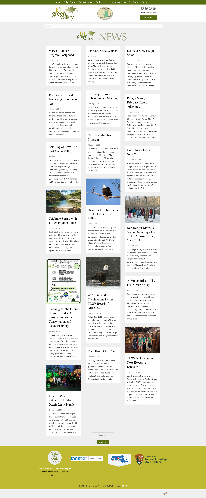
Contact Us (146, 2)
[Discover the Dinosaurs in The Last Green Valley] (103, 192)
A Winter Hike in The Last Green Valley (141, 282)
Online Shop (69, 2)
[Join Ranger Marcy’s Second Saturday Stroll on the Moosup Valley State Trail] (142, 209)
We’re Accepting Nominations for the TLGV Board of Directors (100, 301)
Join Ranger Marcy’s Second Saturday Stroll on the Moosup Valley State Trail (141, 233)
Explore (99, 2)
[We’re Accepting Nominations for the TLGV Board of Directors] (103, 274)
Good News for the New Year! (139, 152)
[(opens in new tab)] (87, 458)
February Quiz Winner (102, 50)
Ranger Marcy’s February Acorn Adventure (137, 102)
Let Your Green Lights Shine (141, 52)
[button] (103, 442)
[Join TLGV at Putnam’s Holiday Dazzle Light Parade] (63, 378)
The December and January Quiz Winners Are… (63, 99)
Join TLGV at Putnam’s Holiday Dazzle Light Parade (62, 400)
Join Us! (126, 2)
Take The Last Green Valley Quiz (55, 468)
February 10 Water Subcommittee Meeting (103, 96)
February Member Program (99, 137)
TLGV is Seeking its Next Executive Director (140, 362)
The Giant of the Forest (103, 351)
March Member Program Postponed (61, 52)
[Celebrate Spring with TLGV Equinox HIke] (63, 202)
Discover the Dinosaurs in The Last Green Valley (103, 214)
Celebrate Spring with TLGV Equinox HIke (63, 220)
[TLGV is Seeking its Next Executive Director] (142, 340)
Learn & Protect (113, 2)
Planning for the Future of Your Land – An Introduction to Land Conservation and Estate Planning (63, 317)
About (135, 2)
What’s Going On (85, 2)
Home (57, 2)
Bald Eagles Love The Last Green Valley (63, 148)
